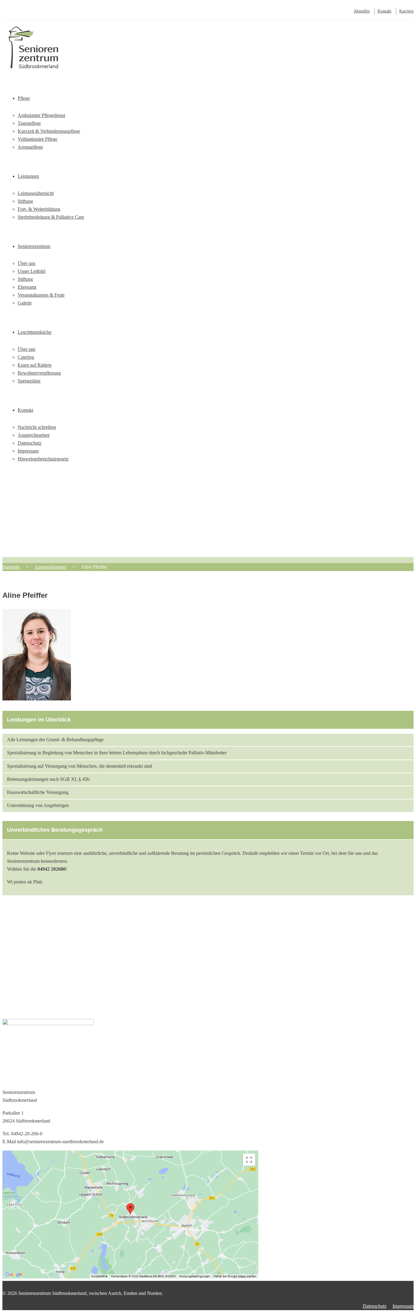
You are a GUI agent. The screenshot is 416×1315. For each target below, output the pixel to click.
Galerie (25, 302)
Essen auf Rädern (34, 365)
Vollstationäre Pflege (37, 139)
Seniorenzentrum (34, 246)
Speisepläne (29, 380)
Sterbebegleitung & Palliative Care (51, 217)
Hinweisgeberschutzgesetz (43, 458)
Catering (26, 357)
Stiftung (25, 201)
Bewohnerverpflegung (39, 372)
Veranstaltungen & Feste (41, 295)
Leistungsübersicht (36, 193)
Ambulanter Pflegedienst (41, 115)
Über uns (26, 263)
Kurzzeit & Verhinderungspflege (49, 131)
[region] (208, 516)
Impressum (28, 450)
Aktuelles (362, 11)
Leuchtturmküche (34, 332)
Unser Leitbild (31, 271)
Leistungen (28, 176)
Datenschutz (29, 443)
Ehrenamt (27, 287)
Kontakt (384, 11)
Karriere (406, 11)
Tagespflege (29, 123)
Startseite (26, 59)
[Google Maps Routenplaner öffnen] (130, 1276)
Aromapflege (30, 147)
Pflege (24, 98)
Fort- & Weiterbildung (39, 209)
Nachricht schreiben (37, 427)
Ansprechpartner (34, 435)
